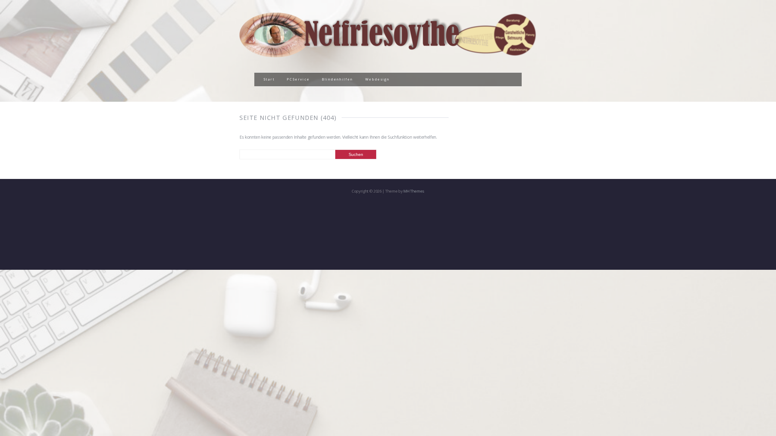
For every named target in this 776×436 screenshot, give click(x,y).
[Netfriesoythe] (388, 54)
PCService (298, 79)
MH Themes (413, 191)
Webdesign (377, 79)
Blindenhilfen (337, 79)
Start (269, 79)
